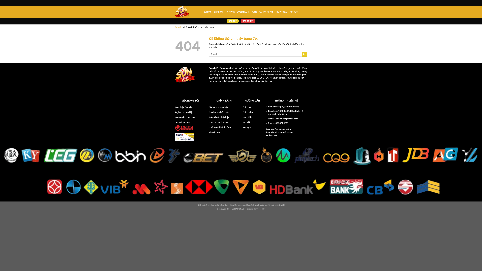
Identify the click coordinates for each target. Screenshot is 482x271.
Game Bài (218, 12)
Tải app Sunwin (266, 12)
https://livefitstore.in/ (288, 106)
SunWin (208, 12)
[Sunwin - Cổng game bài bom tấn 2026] (187, 12)
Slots (254, 12)
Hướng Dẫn (282, 12)
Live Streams (243, 12)
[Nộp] (304, 54)
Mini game (230, 12)
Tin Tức (293, 12)
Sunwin (178, 27)
